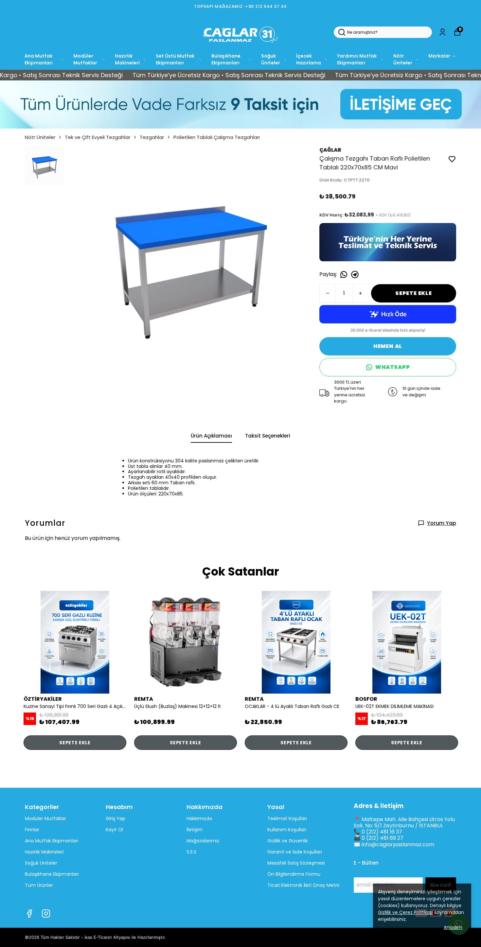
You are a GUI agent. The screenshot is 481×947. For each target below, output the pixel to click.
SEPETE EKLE (413, 293)
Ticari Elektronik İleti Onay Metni (303, 885)
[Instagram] (46, 913)
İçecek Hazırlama (308, 59)
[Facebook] (29, 913)
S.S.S (191, 852)
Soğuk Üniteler (270, 59)
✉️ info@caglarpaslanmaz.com (394, 844)
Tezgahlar (152, 137)
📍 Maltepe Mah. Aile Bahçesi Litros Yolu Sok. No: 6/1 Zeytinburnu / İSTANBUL (404, 822)
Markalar (439, 56)
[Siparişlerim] (442, 32)
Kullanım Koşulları (286, 829)
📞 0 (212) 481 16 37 (378, 831)
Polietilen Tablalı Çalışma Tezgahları (216, 137)
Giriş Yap (115, 818)
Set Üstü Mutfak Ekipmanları (175, 59)
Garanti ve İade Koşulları (294, 852)
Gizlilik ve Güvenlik (287, 840)
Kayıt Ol (114, 829)
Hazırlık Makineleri (127, 59)
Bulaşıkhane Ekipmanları (225, 59)
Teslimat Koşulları (287, 818)
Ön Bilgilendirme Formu (293, 874)
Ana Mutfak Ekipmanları (39, 59)
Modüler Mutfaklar (85, 59)
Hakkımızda (199, 818)
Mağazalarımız (203, 840)
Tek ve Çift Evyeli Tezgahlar (97, 137)
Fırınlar (32, 829)
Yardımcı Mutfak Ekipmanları (357, 59)
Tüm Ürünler (39, 885)
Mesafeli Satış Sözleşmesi (296, 863)
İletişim (195, 829)
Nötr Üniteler (402, 59)
